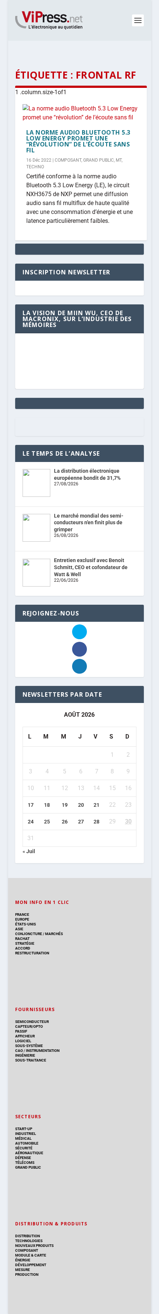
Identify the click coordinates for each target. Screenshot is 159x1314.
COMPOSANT (68, 160)
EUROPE (22, 919)
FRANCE (22, 914)
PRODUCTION (26, 1274)
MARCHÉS (54, 934)
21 (96, 805)
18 (47, 805)
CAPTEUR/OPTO (29, 1026)
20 (81, 805)
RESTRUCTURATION (32, 953)
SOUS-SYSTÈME (29, 1046)
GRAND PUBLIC (98, 160)
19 (65, 805)
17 (31, 805)
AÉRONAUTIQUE (29, 1153)
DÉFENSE (23, 1158)
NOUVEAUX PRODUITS (34, 1246)
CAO (19, 1051)
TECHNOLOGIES (29, 1241)
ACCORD (22, 948)
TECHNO (35, 166)
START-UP (23, 1129)
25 (47, 822)
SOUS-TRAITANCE (30, 1060)
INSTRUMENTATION (42, 1051)
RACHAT (22, 939)
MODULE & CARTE (30, 1255)
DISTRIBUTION (27, 1236)
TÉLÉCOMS (24, 1163)
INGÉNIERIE (25, 1055)
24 (31, 822)
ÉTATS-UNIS (25, 924)
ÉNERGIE (22, 1260)
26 (65, 822)
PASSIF (21, 1031)
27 (81, 822)
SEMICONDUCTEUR (32, 1022)
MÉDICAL (23, 1138)
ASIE (19, 929)
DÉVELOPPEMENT (30, 1265)
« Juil (29, 851)
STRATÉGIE (24, 943)
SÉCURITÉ (24, 1148)
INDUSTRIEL (25, 1134)
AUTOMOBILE (26, 1143)
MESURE (22, 1270)
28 (96, 822)
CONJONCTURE (28, 934)
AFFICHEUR (25, 1036)
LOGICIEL (23, 1041)
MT (119, 160)
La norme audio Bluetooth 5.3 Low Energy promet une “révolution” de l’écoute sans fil (78, 141)
